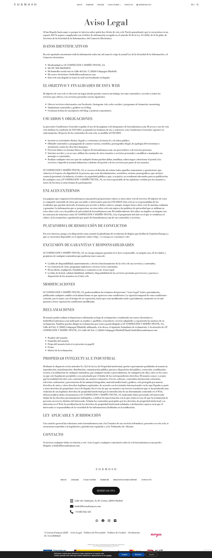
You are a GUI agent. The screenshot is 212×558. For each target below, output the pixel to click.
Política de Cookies (117, 532)
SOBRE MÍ (89, 5)
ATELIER (100, 5)
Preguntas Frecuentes (125, 480)
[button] (193, 5)
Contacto (146, 480)
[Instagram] (109, 520)
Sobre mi (104, 480)
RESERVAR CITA (144, 5)
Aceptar (124, 554)
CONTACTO (128, 5)
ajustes (108, 556)
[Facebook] (103, 520)
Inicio (79, 5)
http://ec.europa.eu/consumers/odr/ (112, 236)
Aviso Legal (76, 532)
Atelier (75, 480)
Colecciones (113, 5)
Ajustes (151, 554)
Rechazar (138, 554)
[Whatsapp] (97, 520)
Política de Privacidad (94, 532)
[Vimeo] (115, 520)
